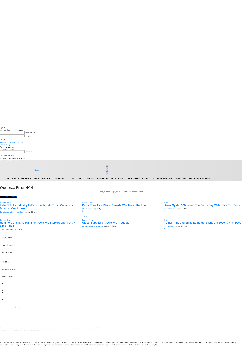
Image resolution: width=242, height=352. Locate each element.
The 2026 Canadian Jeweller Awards (13, 235)
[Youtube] (241, 161)
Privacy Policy (5, 145)
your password (30, 136)
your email (28, 152)
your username (30, 132)
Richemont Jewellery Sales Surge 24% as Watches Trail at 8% (21, 259)
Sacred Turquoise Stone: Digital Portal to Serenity (17, 266)
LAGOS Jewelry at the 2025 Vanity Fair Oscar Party (18, 273)
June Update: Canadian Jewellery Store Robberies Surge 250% (21, 249)
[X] (238, 161)
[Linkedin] (11, 336)
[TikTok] (16, 336)
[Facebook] (233, 161)
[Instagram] (236, 161)
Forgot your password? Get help (11, 142)
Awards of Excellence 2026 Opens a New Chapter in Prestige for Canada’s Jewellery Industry (31, 242)
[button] (239, 178)
